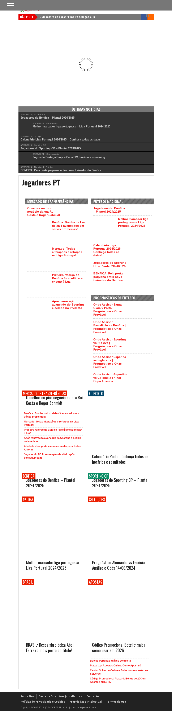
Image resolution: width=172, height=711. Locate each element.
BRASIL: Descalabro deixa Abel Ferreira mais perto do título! (49, 647)
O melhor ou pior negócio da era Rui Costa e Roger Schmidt (43, 212)
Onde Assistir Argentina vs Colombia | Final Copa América (110, 378)
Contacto (92, 696)
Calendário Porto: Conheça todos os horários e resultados (120, 459)
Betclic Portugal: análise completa (110, 660)
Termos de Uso (116, 701)
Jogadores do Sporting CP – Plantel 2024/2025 (51, 148)
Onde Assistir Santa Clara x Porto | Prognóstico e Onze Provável (107, 309)
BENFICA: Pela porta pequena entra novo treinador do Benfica (61, 170)
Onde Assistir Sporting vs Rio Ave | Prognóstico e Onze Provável (109, 344)
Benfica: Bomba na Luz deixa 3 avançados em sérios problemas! (68, 226)
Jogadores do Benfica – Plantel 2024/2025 (47, 117)
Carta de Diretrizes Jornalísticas (60, 696)
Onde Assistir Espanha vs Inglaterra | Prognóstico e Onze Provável (109, 362)
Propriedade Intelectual (85, 701)
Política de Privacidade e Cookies (43, 701)
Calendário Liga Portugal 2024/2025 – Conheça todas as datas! (61, 139)
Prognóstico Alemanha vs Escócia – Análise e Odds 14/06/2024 (120, 565)
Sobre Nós (27, 696)
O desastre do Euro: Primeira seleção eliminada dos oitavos (79, 17)
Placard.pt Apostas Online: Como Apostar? (115, 665)
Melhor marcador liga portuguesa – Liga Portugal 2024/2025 (71, 126)
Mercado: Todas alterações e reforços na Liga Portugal (67, 252)
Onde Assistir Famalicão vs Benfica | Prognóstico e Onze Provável (109, 327)
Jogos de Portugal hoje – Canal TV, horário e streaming (69, 157)
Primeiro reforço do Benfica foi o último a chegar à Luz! (67, 278)
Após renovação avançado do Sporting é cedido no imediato (68, 304)
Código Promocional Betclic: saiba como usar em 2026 (118, 647)
